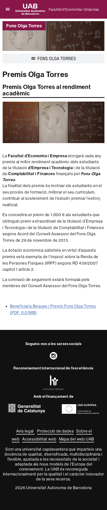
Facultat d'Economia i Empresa (74, 9)
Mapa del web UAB (76, 438)
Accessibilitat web (39, 438)
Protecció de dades (55, 431)
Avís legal (25, 431)
